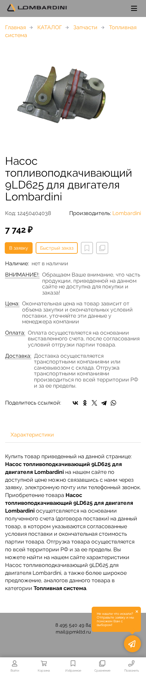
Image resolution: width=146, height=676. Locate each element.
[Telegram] (104, 403)
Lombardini (126, 213)
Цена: (12, 304)
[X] (94, 403)
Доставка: (18, 356)
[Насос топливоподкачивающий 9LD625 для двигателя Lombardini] (73, 97)
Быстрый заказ (56, 248)
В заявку (18, 248)
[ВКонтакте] (75, 403)
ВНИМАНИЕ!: (22, 275)
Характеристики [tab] (32, 434)
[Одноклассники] (85, 403)
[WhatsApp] (113, 403)
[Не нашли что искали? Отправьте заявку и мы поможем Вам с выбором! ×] (132, 643)
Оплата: (15, 333)
